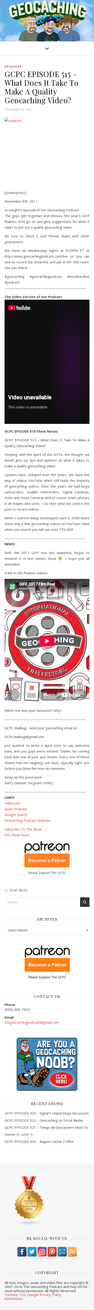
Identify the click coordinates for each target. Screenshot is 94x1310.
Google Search (16, 814)
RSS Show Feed (17, 835)
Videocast (12, 803)
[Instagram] (42, 1252)
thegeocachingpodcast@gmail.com (32, 1022)
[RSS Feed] (72, 1252)
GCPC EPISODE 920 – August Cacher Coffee (39, 1141)
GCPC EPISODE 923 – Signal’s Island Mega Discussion (47, 1113)
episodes (13, 67)
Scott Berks (19, 890)
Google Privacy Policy (44, 1294)
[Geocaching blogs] (47, 1201)
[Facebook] (22, 1252)
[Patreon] (52, 1252)
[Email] (62, 1252)
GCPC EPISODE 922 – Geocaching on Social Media (44, 1120)
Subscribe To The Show (23, 829)
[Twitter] (32, 1252)
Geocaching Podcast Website (28, 820)
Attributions (14, 1298)
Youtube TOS (15, 1294)
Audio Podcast (16, 809)
